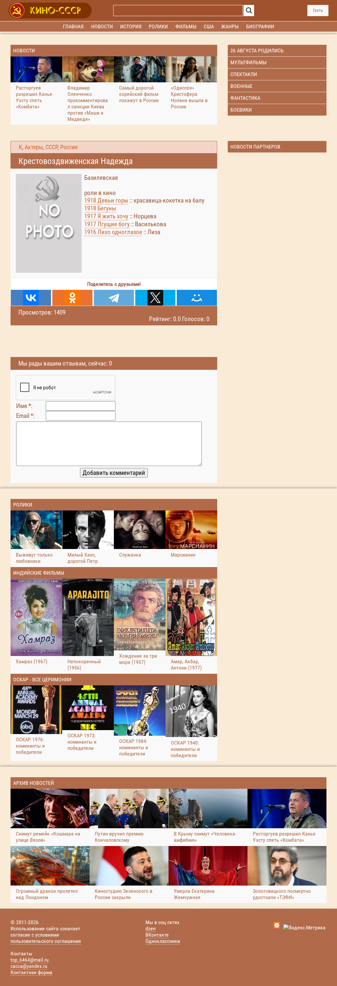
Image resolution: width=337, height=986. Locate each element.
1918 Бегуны (100, 208)
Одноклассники (162, 941)
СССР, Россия (61, 147)
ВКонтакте (157, 935)
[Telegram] (114, 298)
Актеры (34, 147)
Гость (318, 10)
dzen (150, 928)
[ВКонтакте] (31, 298)
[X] (155, 298)
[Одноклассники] (72, 298)
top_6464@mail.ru (30, 960)
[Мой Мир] (197, 298)
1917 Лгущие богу (107, 224)
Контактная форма (31, 972)
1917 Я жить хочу (106, 216)
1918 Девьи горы (106, 200)
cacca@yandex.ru (29, 966)
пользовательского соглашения (46, 941)
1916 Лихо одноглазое (113, 232)
